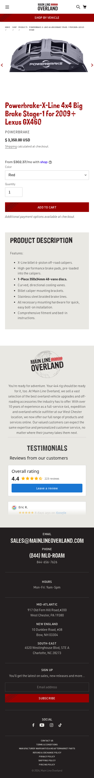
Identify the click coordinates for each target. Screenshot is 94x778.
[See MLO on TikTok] (60, 726)
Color (8, 167)
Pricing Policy (47, 764)
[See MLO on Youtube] (42, 726)
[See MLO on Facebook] (33, 726)
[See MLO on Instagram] (51, 726)
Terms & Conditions (46, 744)
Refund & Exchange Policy (47, 752)
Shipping (11, 146)
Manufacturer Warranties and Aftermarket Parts (47, 748)
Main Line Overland (51, 770)
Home (7, 27)
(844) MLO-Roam (47, 555)
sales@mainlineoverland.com (47, 541)
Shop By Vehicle (47, 17)
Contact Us (47, 740)
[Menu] (8, 6)
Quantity (10, 184)
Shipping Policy (47, 760)
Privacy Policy (47, 756)
